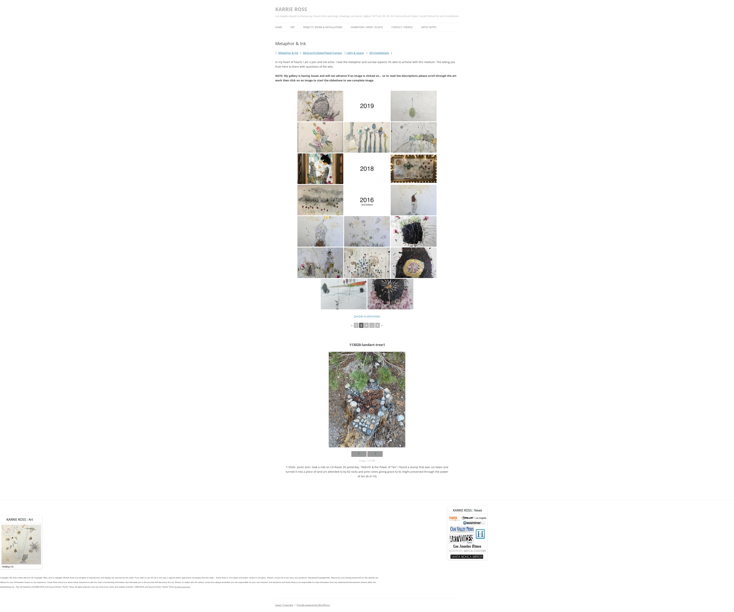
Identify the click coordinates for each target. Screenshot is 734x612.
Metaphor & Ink (288, 53)
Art (293, 27)
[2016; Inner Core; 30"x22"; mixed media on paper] (414, 262)
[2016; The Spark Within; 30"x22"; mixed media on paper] (390, 294)
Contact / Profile (402, 27)
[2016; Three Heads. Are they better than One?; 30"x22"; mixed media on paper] (344, 294)
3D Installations (379, 53)
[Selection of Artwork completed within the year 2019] (367, 106)
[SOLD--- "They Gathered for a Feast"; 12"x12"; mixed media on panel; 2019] (367, 137)
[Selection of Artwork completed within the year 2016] (367, 200)
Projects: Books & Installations (322, 27)
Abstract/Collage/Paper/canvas (322, 53)
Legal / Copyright (284, 605)
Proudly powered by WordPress (313, 605)
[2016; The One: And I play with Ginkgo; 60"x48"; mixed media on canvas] (367, 262)
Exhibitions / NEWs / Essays (367, 27)
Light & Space (355, 53)
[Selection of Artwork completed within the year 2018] (367, 168)
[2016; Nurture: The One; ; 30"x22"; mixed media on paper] (320, 231)
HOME (278, 27)
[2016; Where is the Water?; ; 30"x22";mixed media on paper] (367, 231)
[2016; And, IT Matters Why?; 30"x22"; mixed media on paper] (320, 262)
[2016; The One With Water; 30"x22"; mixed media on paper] (414, 200)
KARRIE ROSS (291, 9)
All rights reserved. (182, 587)
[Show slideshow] (367, 316)
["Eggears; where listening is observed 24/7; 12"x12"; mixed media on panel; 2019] (414, 137)
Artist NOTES (429, 27)
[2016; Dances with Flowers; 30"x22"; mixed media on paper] (414, 231)
